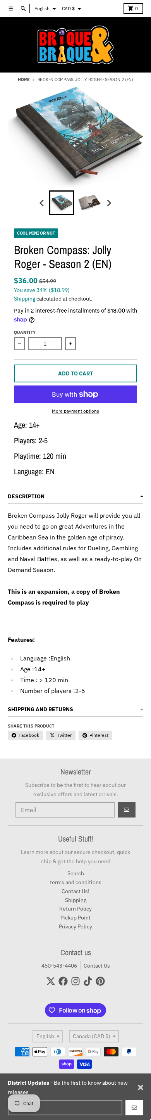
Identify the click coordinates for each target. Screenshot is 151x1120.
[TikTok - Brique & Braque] (88, 981)
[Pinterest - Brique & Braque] (100, 981)
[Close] (140, 1087)
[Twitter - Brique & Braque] (50, 981)
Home (24, 79)
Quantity (25, 332)
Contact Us (97, 965)
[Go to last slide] (42, 203)
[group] (61, 202)
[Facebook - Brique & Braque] (63, 981)
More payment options (75, 411)
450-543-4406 (59, 965)
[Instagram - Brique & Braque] (75, 981)
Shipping (24, 298)
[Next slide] (108, 203)
